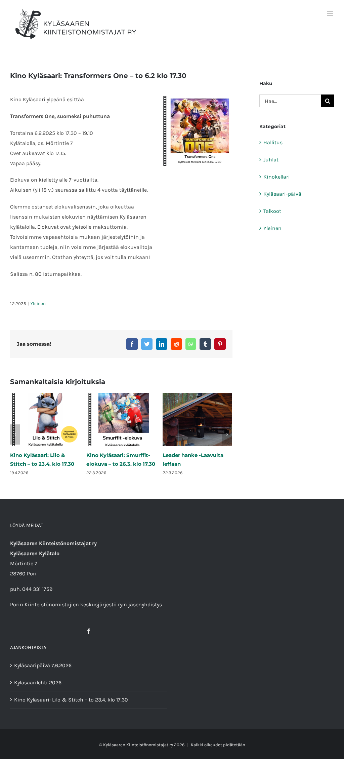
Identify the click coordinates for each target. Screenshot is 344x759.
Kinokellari (276, 177)
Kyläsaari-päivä (282, 194)
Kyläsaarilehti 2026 (37, 682)
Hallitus (273, 142)
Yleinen (38, 303)
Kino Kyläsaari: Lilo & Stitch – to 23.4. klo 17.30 (71, 699)
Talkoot (272, 211)
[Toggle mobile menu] (330, 13)
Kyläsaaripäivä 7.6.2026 (43, 665)
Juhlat (270, 159)
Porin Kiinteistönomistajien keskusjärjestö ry (66, 604)
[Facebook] (88, 631)
